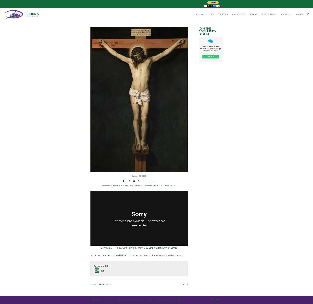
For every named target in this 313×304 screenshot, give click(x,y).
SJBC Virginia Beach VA (155, 247)
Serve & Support (239, 14)
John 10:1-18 (158, 186)
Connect (222, 14)
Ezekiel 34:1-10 (170, 186)
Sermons (254, 14)
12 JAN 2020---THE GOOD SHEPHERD (118, 247)
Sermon (139, 186)
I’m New (211, 14)
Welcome (200, 14)
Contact (300, 14)
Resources (286, 14)
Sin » (185, 284)
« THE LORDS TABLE (100, 284)
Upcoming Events (269, 14)
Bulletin (100, 270)
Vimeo (174, 247)
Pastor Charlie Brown (119, 186)
